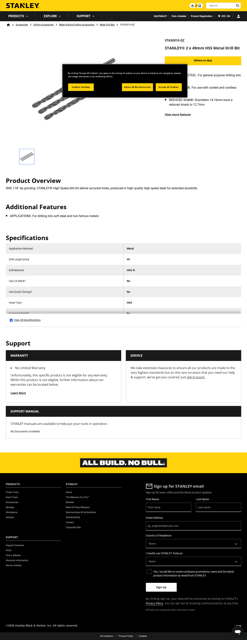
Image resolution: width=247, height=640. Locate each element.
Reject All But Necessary (137, 87)
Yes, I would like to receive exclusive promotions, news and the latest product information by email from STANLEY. (193, 573)
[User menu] (238, 16)
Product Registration (201, 16)
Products (16, 16)
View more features (178, 114)
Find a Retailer (179, 16)
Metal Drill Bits (107, 24)
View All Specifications (27, 320)
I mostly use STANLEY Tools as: (164, 553)
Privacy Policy (154, 603)
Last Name (202, 499)
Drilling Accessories (43, 24)
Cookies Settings (81, 87)
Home (8, 25)
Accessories (22, 24)
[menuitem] (18, 16)
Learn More (18, 393)
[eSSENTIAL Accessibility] (196, 5)
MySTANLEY (160, 16)
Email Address (154, 517)
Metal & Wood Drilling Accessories (76, 24)
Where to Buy (203, 60)
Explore (50, 16)
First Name (152, 499)
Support (84, 16)
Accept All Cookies (169, 87)
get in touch (196, 377)
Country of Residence (158, 535)
